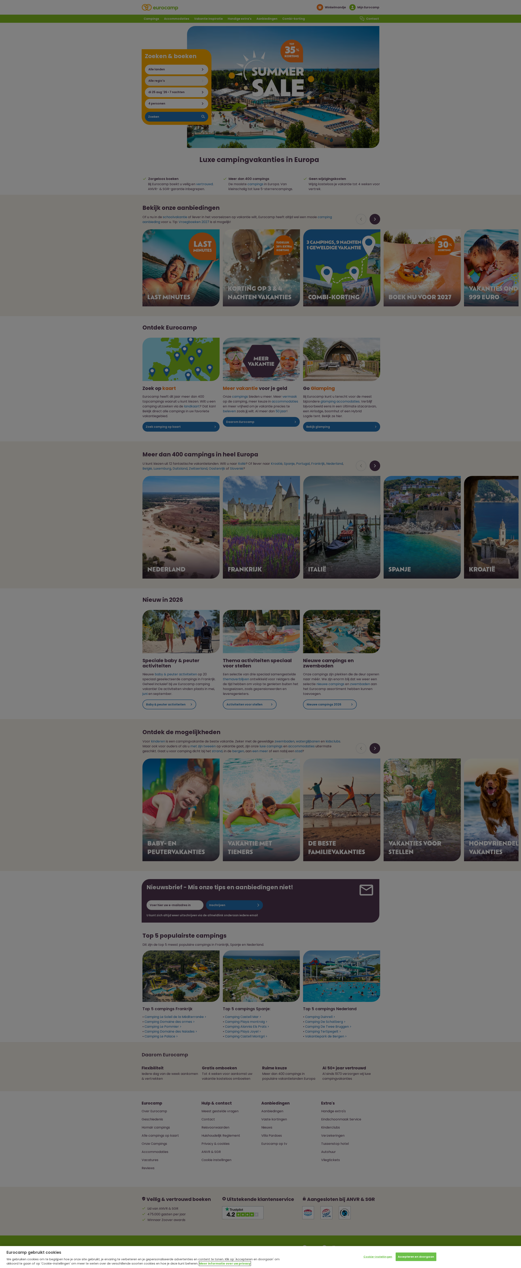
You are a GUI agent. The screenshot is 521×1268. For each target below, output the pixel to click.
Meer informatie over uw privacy (225, 1263)
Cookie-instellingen (377, 1257)
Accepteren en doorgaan (416, 1257)
